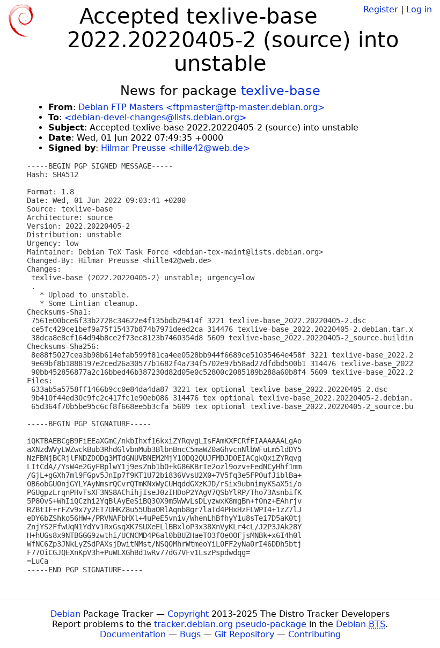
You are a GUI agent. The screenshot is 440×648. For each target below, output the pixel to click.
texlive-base (280, 90)
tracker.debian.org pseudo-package (230, 624)
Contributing (314, 634)
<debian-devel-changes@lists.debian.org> (155, 117)
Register (380, 9)
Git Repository (244, 634)
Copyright (188, 614)
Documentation (133, 634)
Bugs (190, 634)
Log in (419, 9)
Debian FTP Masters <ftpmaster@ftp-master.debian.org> (201, 107)
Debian (65, 614)
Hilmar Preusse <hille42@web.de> (175, 148)
